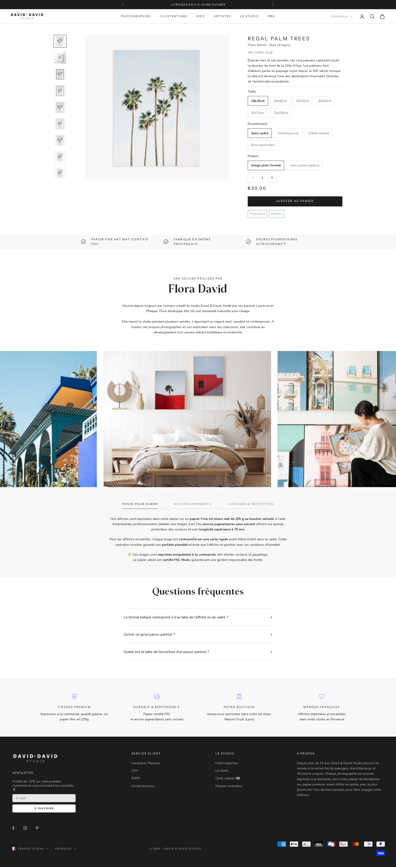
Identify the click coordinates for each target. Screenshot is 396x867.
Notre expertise (226, 763)
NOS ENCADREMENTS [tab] (193, 504)
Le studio (222, 770)
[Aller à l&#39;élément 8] (60, 156)
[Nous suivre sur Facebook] (13, 828)
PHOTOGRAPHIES (136, 16)
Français (339, 16)
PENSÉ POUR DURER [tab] (140, 504)
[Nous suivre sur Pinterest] (37, 828)
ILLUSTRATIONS (173, 16)
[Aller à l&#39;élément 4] (60, 90)
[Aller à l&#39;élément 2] (60, 57)
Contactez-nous (143, 786)
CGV (135, 770)
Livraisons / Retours (146, 763)
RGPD (136, 778)
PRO (271, 16)
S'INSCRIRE (44, 808)
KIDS (200, 16)
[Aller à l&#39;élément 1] (60, 41)
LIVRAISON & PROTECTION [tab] (251, 504)
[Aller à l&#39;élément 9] (60, 173)
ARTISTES (222, 16)
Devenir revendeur (228, 786)
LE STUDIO (249, 16)
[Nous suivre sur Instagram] (25, 828)
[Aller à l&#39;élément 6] (60, 123)
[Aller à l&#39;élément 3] (60, 74)
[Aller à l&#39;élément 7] (60, 140)
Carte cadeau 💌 (227, 778)
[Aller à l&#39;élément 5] (60, 107)
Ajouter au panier (295, 201)
